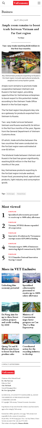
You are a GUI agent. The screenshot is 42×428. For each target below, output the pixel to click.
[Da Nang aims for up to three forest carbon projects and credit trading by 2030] (10, 307)
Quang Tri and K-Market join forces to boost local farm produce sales (10, 350)
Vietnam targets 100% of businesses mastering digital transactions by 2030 (24, 247)
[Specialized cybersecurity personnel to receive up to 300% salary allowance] (31, 278)
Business (7, 11)
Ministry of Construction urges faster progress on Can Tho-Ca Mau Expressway (30, 321)
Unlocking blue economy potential (10, 286)
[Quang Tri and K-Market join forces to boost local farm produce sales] (10, 339)
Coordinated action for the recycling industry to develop (31, 350)
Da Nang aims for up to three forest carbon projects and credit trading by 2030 (10, 319)
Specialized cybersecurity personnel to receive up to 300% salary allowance (24, 215)
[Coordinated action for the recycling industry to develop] (31, 339)
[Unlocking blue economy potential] (10, 278)
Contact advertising (10, 364)
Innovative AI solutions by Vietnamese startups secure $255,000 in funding (24, 237)
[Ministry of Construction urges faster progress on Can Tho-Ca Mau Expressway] (31, 307)
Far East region (10, 194)
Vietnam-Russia (21, 194)
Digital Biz (12, 211)
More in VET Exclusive (19, 269)
